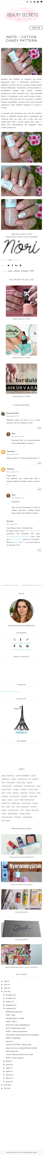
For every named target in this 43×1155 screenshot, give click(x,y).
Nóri (13, 433)
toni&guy (17, 817)
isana (4, 800)
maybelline (16, 803)
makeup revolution (27, 800)
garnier (24, 796)
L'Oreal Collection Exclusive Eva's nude (19, 1054)
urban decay (27, 817)
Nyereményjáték (21, 912)
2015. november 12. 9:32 (12, 472)
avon (3, 793)
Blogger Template (33, 1152)
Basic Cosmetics (8, 775)
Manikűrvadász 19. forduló (15, 1018)
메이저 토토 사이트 (32, 531)
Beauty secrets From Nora (10, 691)
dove (38, 793)
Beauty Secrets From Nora (17, 1152)
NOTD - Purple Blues (13, 1038)
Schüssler (18, 786)
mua (3, 807)
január (8, 1081)
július (8, 1061)
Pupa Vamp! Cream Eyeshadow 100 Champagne (22, 1035)
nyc (13, 807)
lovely (9, 800)
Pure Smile (11, 782)
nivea (8, 807)
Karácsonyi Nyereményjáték (21, 884)
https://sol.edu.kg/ (15, 539)
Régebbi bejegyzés (31, 585)
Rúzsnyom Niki (12, 413)
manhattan (6, 803)
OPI (29, 779)
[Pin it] (20, 265)
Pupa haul (9, 1041)
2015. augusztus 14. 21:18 (18, 436)
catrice (32, 793)
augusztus (9, 1008)
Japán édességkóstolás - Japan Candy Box (21, 967)
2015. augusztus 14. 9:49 (12, 416)
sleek (4, 813)
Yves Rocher (6, 789)
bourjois (23, 793)
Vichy (38, 786)
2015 (5, 991)
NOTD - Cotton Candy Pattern (16, 1031)
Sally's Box (21, 782)
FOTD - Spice (10, 1015)
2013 (5, 1088)
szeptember (10, 1005)
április (8, 1071)
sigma (27, 810)
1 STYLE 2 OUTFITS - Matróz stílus (18, 1044)
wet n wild (6, 820)
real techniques (22, 807)
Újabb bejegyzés (11, 585)
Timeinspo (10, 451)
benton (16, 793)
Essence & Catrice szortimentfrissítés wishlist (21, 1048)
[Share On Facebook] (12, 265)
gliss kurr (33, 796)
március (8, 1075)
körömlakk (24, 271)
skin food (35, 810)
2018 (5, 981)
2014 (5, 1085)
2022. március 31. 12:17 (12, 524)
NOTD (32, 271)
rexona (33, 807)
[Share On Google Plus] (16, 265)
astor (30, 789)
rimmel (4, 810)
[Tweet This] (8, 265)
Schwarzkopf (7, 786)
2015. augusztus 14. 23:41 (12, 454)
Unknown (10, 469)
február (8, 1078)
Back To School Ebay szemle (15, 1028)
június (8, 1064)
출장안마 (15, 542)
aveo (36, 789)
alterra (16, 789)
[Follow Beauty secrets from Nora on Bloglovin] (21, 730)
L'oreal (13, 779)
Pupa (3, 782)
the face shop (7, 817)
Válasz (39, 428)
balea (9, 793)
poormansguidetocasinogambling (17, 536)
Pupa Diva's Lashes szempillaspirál (18, 1025)
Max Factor (22, 779)
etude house (15, 796)
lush (16, 800)
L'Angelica (5, 779)
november (9, 998)
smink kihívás (12, 813)
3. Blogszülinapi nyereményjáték (21, 857)
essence (10, 271)
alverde (24, 789)
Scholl (29, 782)
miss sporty (26, 803)
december (9, 995)
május (8, 1068)
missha (35, 803)
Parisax (35, 779)
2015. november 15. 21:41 (18, 498)
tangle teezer (24, 813)
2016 (5, 988)
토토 (24, 542)
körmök (16, 271)
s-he (22, 810)
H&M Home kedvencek (14, 1012)
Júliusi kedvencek (12, 1051)
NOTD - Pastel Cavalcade (14, 1058)
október (8, 1002)
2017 (5, 985)
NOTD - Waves (11, 1021)
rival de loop (14, 810)
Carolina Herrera (22, 775)
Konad (33, 775)
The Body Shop (29, 786)
